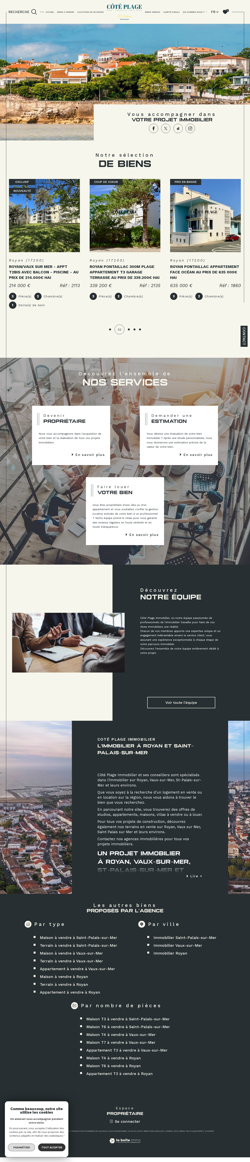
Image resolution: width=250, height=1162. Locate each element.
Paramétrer (21, 1147)
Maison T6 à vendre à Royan (113, 1065)
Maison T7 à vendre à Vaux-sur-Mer (120, 1042)
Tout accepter (51, 1147)
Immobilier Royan (170, 953)
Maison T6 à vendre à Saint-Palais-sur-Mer (128, 1026)
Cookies (209, 1131)
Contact (244, 336)
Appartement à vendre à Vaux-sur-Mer (77, 968)
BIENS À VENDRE (65, 12)
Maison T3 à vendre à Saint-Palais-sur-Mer (128, 1019)
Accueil (50, 12)
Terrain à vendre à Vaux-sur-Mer (71, 961)
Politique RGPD (194, 1131)
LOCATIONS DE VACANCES (90, 12)
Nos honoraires (117, 1131)
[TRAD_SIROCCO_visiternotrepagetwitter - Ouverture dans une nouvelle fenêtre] (165, 128)
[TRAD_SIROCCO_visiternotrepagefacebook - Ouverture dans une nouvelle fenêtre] (153, 128)
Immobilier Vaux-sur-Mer (178, 945)
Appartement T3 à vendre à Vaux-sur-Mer (127, 1050)
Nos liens (179, 1131)
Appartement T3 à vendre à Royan (119, 1073)
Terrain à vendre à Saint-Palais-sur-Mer (78, 945)
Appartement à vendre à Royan (70, 992)
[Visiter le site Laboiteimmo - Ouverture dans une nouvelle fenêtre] (125, 1145)
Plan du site (135, 1131)
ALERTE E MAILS (171, 12)
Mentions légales (153, 1131)
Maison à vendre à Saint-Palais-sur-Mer (78, 937)
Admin (168, 1131)
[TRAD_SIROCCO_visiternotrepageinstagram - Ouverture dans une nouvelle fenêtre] (190, 128)
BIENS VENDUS (152, 12)
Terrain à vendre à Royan (64, 984)
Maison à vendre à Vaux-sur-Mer (71, 953)
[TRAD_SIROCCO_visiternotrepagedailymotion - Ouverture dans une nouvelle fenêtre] (178, 128)
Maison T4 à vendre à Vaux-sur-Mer (121, 1034)
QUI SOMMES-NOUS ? (193, 12)
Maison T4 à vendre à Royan (113, 1058)
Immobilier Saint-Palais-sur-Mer (185, 937)
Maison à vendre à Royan (64, 976)
